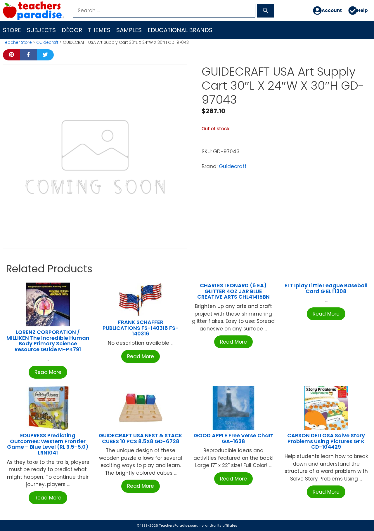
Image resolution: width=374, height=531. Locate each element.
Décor (72, 30)
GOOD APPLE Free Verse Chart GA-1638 (233, 438)
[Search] (265, 11)
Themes (99, 30)
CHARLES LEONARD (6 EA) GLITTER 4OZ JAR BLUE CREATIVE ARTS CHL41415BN (233, 291)
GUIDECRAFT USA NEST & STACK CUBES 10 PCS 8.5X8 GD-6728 (140, 438)
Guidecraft (47, 42)
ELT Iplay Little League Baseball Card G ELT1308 (326, 288)
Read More (47, 372)
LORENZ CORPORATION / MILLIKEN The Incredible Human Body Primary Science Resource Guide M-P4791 (47, 340)
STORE (12, 30)
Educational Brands (180, 30)
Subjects (41, 30)
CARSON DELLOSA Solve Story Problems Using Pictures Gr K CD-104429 (326, 441)
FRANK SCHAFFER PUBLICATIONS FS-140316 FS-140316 (141, 327)
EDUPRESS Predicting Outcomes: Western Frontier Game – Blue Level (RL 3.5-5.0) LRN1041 (48, 444)
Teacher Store (17, 42)
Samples (129, 30)
